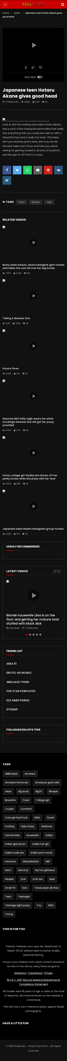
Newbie (9, 879)
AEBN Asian (11, 773)
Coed (26, 800)
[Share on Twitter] (17, 170)
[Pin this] (48, 170)
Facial (50, 817)
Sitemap (12, 709)
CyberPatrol (35, 973)
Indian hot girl (40, 844)
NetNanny (20, 973)
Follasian (14, 628)
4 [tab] (37, 635)
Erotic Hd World (18, 673)
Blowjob (36, 202)
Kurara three (11, 368)
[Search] (62, 4)
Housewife (32, 835)
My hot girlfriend (45, 870)
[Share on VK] (58, 170)
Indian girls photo (15, 844)
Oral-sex (37, 879)
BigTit (39, 791)
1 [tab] (26, 635)
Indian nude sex (14, 852)
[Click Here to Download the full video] (26, 120)
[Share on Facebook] (7, 170)
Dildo (37, 817)
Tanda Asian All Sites (46, 888)
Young (9, 914)
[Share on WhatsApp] (27, 170)
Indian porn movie (41, 852)
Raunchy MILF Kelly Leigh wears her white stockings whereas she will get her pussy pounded (28, 422)
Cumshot (26, 809)
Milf (48, 861)
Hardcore (46, 826)
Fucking (9, 826)
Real (52, 879)
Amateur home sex (16, 782)
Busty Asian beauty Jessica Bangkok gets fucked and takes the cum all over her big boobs (33, 266)
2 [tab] (30, 635)
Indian (49, 835)
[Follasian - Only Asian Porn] (33, 4)
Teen (49, 202)
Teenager (24, 896)
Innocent (10, 861)
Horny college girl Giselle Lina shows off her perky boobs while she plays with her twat (30, 477)
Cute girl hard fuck (16, 817)
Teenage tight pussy (17, 905)
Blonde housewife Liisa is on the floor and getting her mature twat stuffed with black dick (32, 619)
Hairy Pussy (27, 826)
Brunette (10, 800)
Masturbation (31, 861)
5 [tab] (40, 635)
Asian (17, 12)
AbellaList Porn (17, 682)
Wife (51, 905)
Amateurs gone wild (47, 782)
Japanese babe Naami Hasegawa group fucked (33, 528)
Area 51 (11, 664)
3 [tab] (33, 635)
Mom (8, 870)
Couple (9, 809)
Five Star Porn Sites (20, 691)
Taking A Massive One (16, 318)
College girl (42, 800)
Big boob (23, 791)
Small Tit (10, 888)
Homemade (12, 835)
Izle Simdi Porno (18, 700)
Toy (39, 905)
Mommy (23, 870)
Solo (24, 888)
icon (33, 242)
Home (6, 12)
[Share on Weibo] (7, 180)
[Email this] (38, 170)
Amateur (30, 773)
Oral (23, 879)
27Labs (48, 973)
